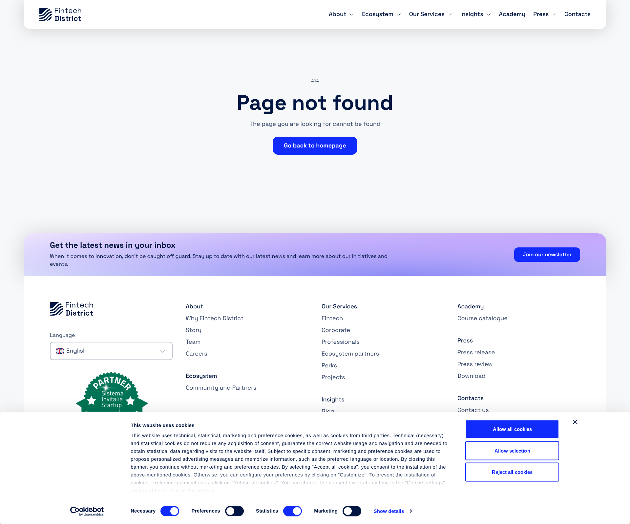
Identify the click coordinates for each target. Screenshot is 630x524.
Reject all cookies (512, 472)
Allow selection (512, 450)
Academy (512, 14)
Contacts (577, 14)
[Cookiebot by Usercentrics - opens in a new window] (87, 511)
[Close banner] (575, 422)
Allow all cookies (512, 429)
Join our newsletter (547, 254)
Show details (389, 511)
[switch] (234, 511)
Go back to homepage (315, 145)
